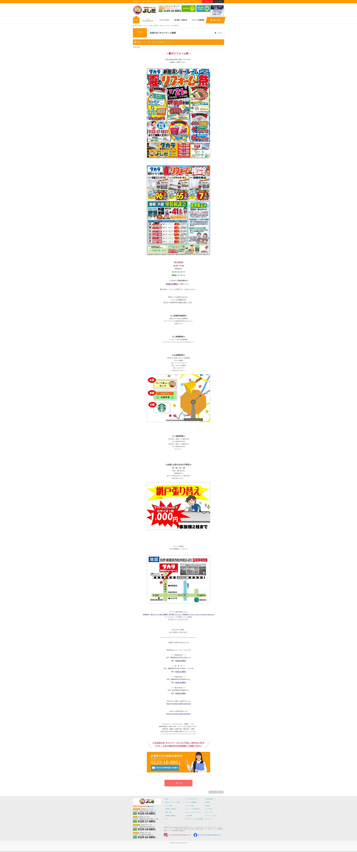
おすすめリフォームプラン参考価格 (194, 819)
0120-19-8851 (180, 682)
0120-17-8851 (180, 671)
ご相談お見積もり (209, 799)
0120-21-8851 (180, 693)
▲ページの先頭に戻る (216, 792)
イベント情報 (168, 805)
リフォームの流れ (189, 805)
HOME (134, 25)
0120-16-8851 (172, 10)
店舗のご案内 (168, 812)
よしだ (177, 842)
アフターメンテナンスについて (193, 812)
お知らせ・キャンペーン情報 (145, 25)
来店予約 (207, 802)
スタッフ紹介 (208, 809)
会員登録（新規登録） (170, 815)
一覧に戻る (219, 33)
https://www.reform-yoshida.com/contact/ (178, 703)
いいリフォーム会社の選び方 (192, 809)
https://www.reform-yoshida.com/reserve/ (178, 714)
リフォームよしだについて (191, 799)
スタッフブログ (209, 812)
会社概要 (177, 6)
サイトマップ (218, 1)
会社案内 (207, 805)
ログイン (207, 1)
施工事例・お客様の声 (170, 809)
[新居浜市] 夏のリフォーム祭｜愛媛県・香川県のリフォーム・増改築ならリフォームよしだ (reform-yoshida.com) (178, 614)
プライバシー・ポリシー (211, 815)
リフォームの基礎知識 (190, 802)
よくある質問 (188, 815)
